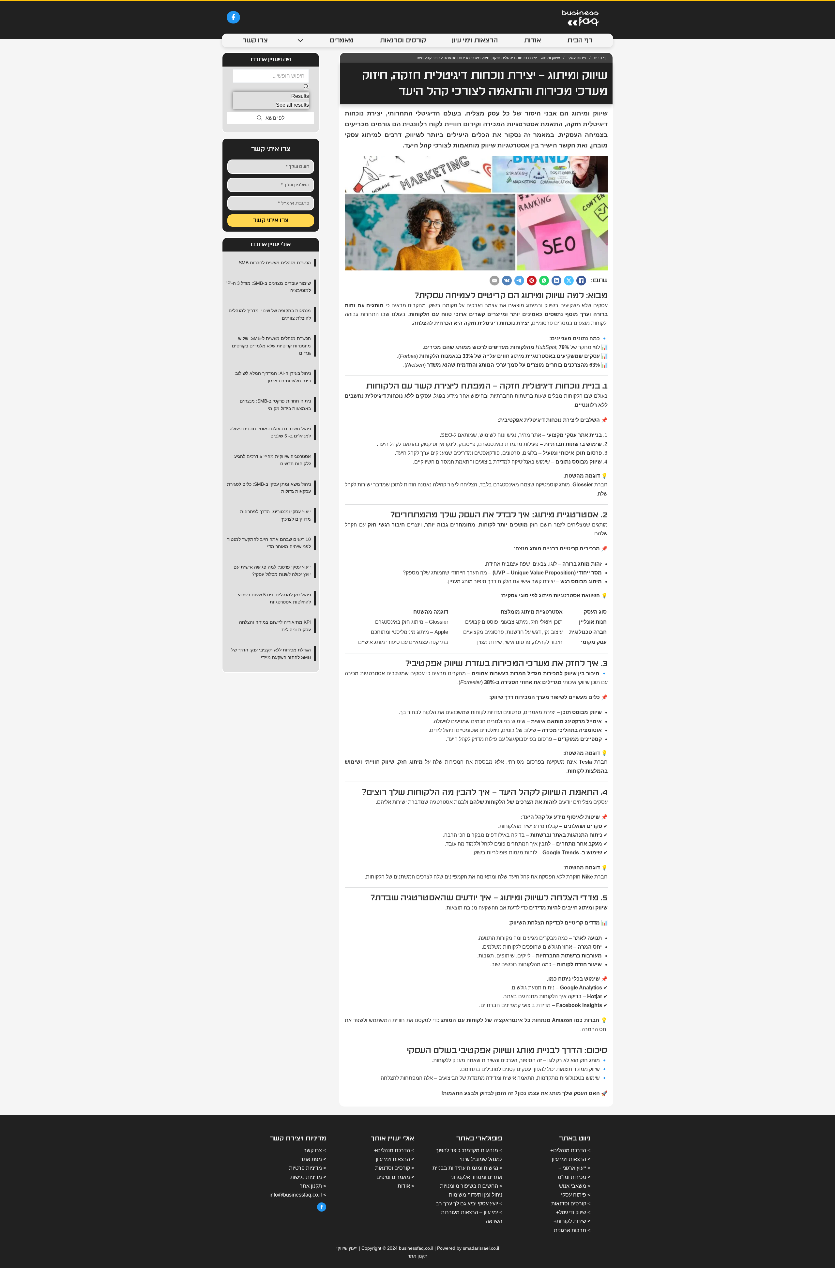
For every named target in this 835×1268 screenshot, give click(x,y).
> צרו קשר (315, 1150)
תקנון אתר (418, 1256)
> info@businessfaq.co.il (297, 1195)
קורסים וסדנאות (403, 40)
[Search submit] (306, 87)
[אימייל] (494, 280)
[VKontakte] (507, 280)
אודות (532, 40)
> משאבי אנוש (574, 1186)
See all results (292, 105)
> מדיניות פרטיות (307, 1168)
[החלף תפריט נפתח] (259, 118)
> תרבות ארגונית (572, 1230)
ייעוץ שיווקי (346, 1248)
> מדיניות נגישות (308, 1177)
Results (300, 96)
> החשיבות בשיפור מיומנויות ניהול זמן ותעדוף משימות (471, 1190)
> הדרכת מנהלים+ (570, 1150)
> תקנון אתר (313, 1186)
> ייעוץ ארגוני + (574, 1168)
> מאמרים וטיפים (395, 1177)
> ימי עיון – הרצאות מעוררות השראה (471, 1217)
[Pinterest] (532, 280)
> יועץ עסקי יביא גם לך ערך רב (469, 1203)
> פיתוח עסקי (575, 1195)
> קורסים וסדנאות (570, 1203)
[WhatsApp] (544, 280)
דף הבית (580, 40)
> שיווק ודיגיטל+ (573, 1212)
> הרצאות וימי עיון (571, 1159)
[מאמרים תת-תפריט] (300, 40)
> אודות (406, 1186)
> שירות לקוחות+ (572, 1221)
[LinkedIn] (556, 280)
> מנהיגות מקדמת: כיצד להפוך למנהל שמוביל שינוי (469, 1155)
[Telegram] (519, 280)
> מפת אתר (313, 1159)
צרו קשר (255, 40)
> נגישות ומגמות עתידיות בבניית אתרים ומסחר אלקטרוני (467, 1172)
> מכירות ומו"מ (574, 1177)
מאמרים (342, 40)
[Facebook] (581, 280)
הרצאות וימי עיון (475, 40)
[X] (569, 280)
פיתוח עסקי (577, 57)
